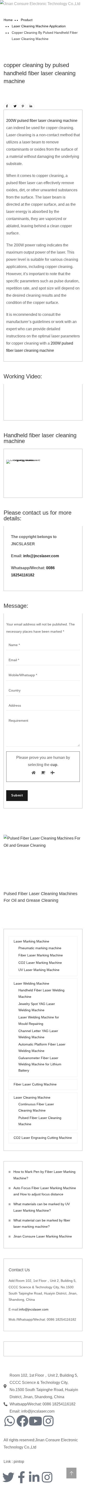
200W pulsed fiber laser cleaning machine (41, 121)
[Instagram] (48, 1421)
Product (26, 20)
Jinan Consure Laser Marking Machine (42, 1236)
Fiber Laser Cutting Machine (35, 1084)
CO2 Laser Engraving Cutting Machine (43, 1138)
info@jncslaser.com (40, 556)
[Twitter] (8, 1477)
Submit (17, 795)
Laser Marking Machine (31, 941)
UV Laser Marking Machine (38, 970)
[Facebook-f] (21, 1477)
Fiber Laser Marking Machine (40, 955)
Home (8, 20)
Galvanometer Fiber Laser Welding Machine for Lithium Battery (39, 1064)
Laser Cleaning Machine (32, 1097)
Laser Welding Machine (31, 983)
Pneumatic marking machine (39, 948)
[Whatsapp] (10, 1421)
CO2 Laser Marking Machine (40, 963)
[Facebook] (22, 1421)
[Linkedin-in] (34, 1477)
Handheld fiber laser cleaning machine (40, 438)
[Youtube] (35, 1421)
